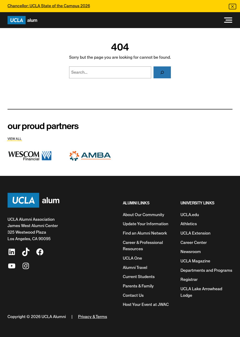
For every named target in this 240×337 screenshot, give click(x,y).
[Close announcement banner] (232, 6)
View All (15, 139)
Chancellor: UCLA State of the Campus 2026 (49, 6)
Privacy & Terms (92, 316)
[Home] (22, 20)
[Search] (162, 72)
